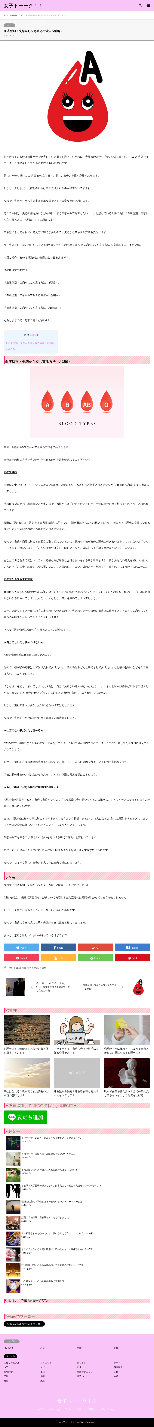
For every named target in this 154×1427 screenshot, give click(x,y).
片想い (80, 1376)
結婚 (116, 1376)
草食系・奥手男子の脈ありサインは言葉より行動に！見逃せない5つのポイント (61, 1185)
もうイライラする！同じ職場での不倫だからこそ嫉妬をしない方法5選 (57, 1249)
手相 (116, 1371)
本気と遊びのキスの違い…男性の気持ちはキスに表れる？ (50, 1169)
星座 (6, 1376)
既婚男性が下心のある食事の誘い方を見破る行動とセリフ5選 (52, 1265)
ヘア (6, 1367)
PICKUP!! (8, 1348)
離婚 (6, 1380)
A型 (10, 968)
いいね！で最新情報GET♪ (26, 1300)
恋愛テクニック (85, 1371)
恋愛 (79, 1348)
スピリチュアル (12, 1362)
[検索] (140, 5)
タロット (81, 1362)
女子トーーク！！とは (49, 1409)
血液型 (42, 968)
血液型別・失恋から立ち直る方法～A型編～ (31, 343)
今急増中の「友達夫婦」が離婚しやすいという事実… (48, 1153)
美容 (116, 1348)
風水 (42, 1380)
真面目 (22, 968)
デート (117, 1362)
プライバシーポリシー (74, 1409)
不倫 (79, 1367)
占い (9, 25)
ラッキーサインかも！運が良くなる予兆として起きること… (51, 1138)
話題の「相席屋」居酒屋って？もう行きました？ (46, 1217)
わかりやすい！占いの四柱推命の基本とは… (43, 1281)
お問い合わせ (107, 1409)
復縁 (42, 1371)
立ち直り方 (32, 968)
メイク (43, 1367)
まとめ (10, 348)
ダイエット (46, 1362)
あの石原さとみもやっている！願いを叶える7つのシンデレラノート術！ (58, 1233)
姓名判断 (8, 1371)
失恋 (16, 968)
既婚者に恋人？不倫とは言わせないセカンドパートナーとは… (53, 1201)
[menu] (148, 5)
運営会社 (93, 1409)
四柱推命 (118, 1367)
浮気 (42, 1376)
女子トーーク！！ (77, 1401)
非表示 (33, 335)
